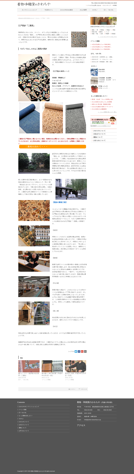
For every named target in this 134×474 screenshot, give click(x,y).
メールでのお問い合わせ (94, 5)
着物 (93, 30)
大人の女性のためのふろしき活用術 (102, 102)
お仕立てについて (104, 134)
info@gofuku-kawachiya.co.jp (92, 419)
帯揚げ (108, 30)
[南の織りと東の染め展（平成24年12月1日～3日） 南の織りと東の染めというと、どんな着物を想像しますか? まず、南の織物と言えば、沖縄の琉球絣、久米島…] (52, 366)
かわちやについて (104, 130)
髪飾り (101, 32)
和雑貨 (113, 33)
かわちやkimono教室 (66, 10)
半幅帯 (107, 33)
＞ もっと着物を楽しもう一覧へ (107, 112)
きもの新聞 (83, 10)
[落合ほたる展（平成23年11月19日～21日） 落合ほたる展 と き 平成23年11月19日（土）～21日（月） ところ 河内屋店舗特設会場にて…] (75, 366)
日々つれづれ (22, 412)
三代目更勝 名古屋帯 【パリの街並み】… (107, 79)
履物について (104, 137)
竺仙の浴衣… (102, 70)
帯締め (102, 30)
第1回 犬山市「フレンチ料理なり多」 (103, 99)
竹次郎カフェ (49, 10)
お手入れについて (104, 140)
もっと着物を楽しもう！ (26, 415)
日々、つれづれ (108, 10)
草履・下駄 (95, 33)
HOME (115, 5)
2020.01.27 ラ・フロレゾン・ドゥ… (102, 59)
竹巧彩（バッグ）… (104, 87)
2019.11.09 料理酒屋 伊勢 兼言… (102, 62)
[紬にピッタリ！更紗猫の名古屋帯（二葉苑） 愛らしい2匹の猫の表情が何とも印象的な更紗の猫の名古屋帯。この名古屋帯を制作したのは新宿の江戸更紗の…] (29, 366)
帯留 (114, 30)
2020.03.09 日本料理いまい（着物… (102, 57)
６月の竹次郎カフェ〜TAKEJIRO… (102, 47)
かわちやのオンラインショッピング (29, 406)
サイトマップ (107, 5)
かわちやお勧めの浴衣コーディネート (102, 106)
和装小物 (94, 32)
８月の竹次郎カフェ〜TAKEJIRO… (102, 44)
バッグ (107, 32)
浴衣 (101, 33)
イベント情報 (22, 409)
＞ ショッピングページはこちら (107, 36)
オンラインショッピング (29, 10)
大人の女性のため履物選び (99, 109)
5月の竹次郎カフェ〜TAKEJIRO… (101, 49)
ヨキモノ (95, 10)
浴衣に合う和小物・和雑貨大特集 (101, 104)
